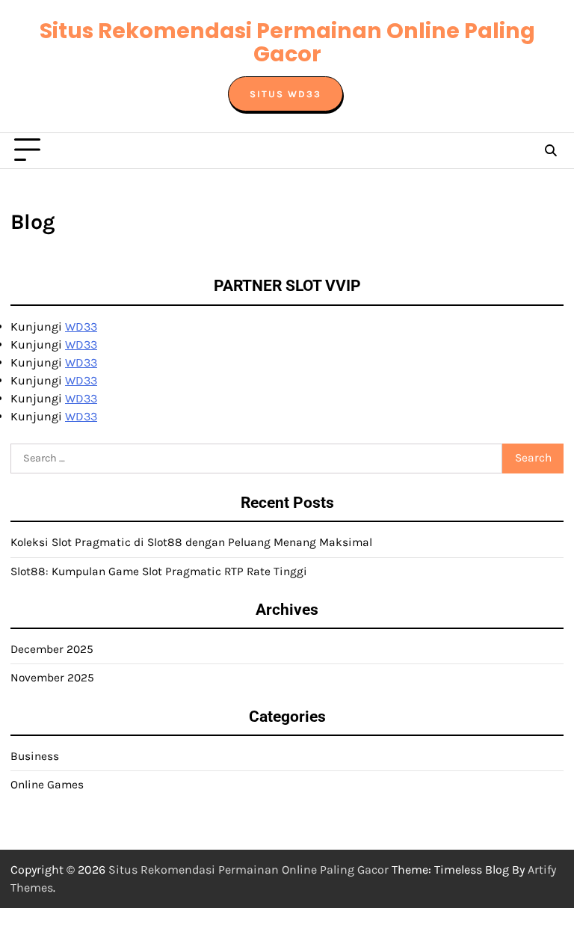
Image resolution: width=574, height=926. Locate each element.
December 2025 (51, 649)
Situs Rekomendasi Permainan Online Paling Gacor (287, 42)
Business (34, 756)
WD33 (81, 326)
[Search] (550, 150)
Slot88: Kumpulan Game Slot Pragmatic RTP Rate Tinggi (158, 571)
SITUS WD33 (285, 93)
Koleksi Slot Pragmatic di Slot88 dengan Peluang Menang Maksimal (191, 542)
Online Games (47, 784)
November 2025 (52, 677)
